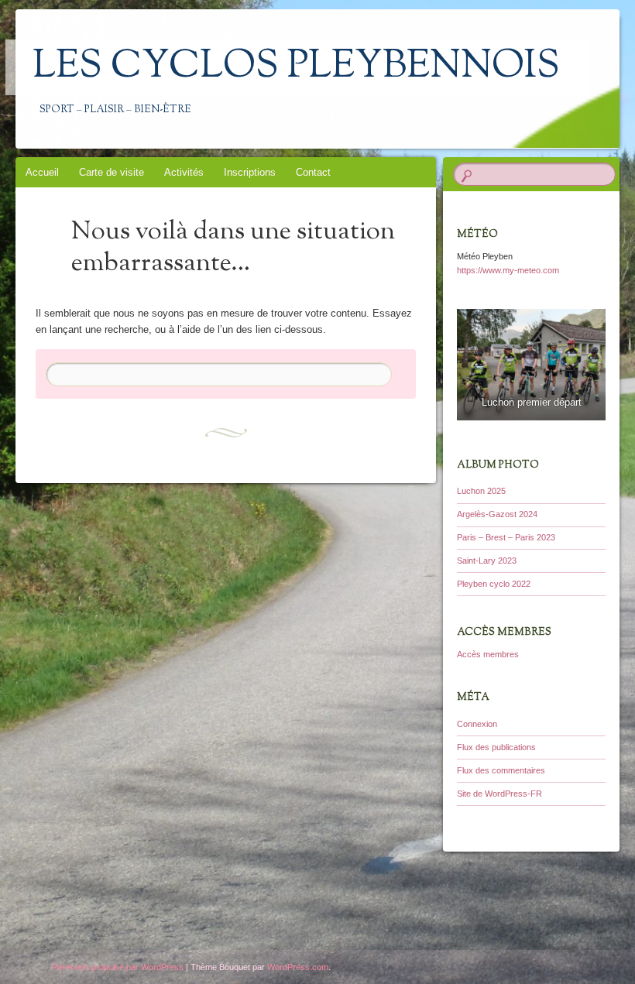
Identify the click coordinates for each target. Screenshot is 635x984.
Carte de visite (111, 172)
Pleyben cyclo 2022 (493, 583)
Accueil (42, 172)
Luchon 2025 (481, 490)
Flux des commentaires (501, 770)
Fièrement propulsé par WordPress (117, 967)
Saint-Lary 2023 (487, 560)
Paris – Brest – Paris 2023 (506, 537)
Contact (313, 172)
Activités (184, 172)
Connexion (477, 724)
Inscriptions (250, 172)
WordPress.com (297, 967)
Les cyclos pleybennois (296, 67)
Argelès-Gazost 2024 (497, 514)
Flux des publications (496, 747)
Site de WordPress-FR (499, 793)
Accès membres (488, 654)
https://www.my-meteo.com (508, 270)
